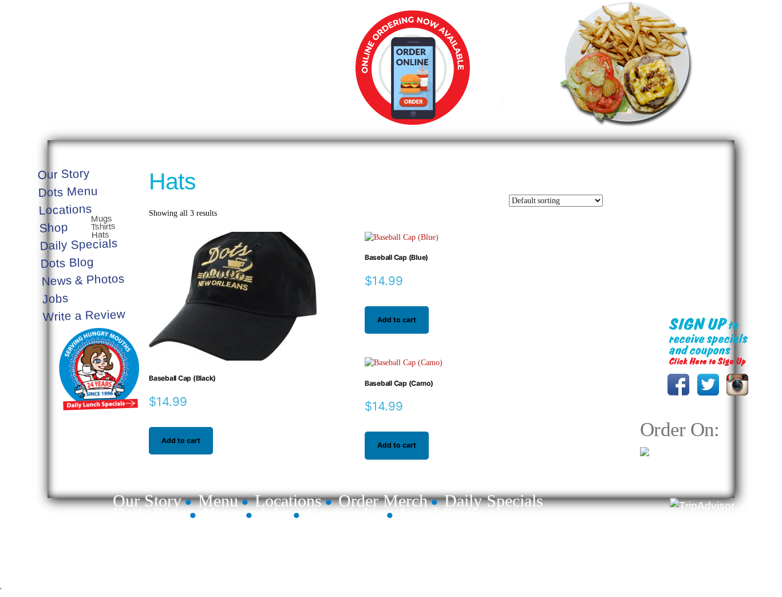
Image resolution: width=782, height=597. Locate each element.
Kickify (724, 562)
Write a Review (83, 315)
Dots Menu (68, 191)
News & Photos (83, 279)
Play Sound (707, 181)
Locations (66, 208)
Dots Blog (67, 262)
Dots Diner (710, 535)
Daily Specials (594, 121)
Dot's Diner (213, 70)
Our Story (63, 174)
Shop (54, 227)
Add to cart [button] (180, 440)
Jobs (55, 298)
